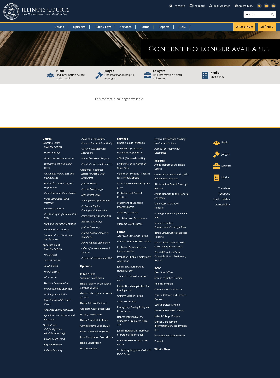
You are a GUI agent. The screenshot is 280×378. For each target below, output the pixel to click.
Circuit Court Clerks (54, 338)
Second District (52, 260)
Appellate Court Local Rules (58, 309)
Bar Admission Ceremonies (132, 218)
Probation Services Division (169, 335)
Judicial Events (89, 183)
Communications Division (168, 289)
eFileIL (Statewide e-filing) (131, 158)
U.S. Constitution (89, 348)
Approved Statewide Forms (132, 235)
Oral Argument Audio (55, 294)
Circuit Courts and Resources (96, 164)
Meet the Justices (53, 146)
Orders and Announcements (59, 158)
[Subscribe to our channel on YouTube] (266, 5)
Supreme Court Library (56, 229)
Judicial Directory (53, 350)
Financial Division (163, 283)
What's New (244, 27)
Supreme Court (51, 142)
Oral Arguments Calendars (58, 288)
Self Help (266, 27)
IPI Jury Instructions (91, 314)
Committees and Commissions (60, 193)
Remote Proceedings (92, 189)
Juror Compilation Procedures (96, 337)
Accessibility (246, 6)
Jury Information (53, 344)
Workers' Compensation (56, 283)
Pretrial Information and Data (97, 258)
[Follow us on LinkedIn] (273, 5)
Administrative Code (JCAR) (95, 325)
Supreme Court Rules (92, 277)
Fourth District (51, 271)
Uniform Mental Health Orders (134, 241)
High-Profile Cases (90, 194)
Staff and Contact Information (60, 223)
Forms (145, 27)
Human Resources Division (169, 310)
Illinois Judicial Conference (95, 242)
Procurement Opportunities (96, 215)
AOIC (182, 27)
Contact (158, 341)
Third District (51, 266)
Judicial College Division (167, 316)
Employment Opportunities (95, 200)
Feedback (199, 6)
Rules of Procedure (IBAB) (94, 331)
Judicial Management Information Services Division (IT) (170, 325)
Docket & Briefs (52, 152)
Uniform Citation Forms (130, 295)
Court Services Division (167, 304)
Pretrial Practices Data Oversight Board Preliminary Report (170, 256)
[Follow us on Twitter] (259, 5)
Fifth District (50, 277)
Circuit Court (49, 325)
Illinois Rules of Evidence (93, 303)
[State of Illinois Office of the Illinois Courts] (36, 11)
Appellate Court (51, 244)
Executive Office (163, 272)
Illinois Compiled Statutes (94, 320)
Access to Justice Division (168, 277)
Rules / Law (103, 27)
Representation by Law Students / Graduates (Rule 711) (132, 320)
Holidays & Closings (91, 221)
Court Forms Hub (126, 301)
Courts (59, 27)
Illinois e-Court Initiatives (131, 142)
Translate (179, 6)
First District (50, 254)
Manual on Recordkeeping (95, 158)
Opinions (79, 27)
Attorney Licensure (54, 208)
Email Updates (221, 6)
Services (126, 27)
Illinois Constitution (90, 342)
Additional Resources (92, 169)
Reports (163, 27)
